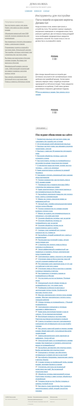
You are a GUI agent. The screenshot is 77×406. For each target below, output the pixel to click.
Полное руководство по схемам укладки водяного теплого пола (51, 209)
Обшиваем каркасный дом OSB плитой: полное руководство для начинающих (17, 36)
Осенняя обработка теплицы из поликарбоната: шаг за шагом (48, 221)
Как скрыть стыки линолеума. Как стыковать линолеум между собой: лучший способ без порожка (53, 388)
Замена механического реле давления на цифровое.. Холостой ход (52, 336)
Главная (28, 10)
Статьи (46, 10)
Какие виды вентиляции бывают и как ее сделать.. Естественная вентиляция (51, 312)
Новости (38, 10)
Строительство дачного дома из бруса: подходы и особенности (51, 245)
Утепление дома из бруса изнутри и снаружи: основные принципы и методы (53, 269)
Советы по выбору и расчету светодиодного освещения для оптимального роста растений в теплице (53, 323)
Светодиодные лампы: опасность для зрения (55, 256)
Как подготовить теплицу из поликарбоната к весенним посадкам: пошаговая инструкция (52, 161)
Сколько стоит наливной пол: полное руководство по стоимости (50, 231)
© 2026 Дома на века (10, 397)
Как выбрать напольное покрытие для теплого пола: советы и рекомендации (54, 195)
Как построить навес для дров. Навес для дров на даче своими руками (17, 27)
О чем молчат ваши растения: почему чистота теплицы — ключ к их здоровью (53, 166)
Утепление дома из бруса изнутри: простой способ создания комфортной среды (52, 260)
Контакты (30, 397)
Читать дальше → (42, 128)
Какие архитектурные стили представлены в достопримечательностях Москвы (53, 190)
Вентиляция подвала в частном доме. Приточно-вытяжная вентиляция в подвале (51, 317)
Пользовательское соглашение (40, 397)
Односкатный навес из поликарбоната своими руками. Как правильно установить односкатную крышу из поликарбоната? (54, 342)
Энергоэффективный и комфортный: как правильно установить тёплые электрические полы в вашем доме (52, 251)
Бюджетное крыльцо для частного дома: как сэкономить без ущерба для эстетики (52, 140)
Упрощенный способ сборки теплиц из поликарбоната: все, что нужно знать (51, 284)
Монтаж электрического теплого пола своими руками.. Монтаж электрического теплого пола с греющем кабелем (53, 297)
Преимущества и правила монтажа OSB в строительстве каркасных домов (52, 185)
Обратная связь (54, 397)
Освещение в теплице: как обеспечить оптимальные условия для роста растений (51, 353)
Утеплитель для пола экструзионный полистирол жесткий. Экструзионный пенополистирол (50, 369)
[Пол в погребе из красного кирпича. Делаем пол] (54, 93)
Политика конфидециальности (35, 399)
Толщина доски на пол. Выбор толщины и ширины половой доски (52, 382)
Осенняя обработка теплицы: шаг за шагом (54, 218)
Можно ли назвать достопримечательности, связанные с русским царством (52, 214)
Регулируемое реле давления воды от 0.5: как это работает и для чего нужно (53, 265)
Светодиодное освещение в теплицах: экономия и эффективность (51, 308)
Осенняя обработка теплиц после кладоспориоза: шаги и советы (49, 226)
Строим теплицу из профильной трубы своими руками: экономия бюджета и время (54, 363)
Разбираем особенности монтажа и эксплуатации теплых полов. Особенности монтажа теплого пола (51, 290)
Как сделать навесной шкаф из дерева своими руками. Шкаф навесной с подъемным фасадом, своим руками (54, 330)
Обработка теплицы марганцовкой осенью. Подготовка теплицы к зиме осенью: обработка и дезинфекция (53, 376)
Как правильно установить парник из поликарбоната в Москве (50, 274)
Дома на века (39, 3)
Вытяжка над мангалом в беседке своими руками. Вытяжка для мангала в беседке (17, 60)
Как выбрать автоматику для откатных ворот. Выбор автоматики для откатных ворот (53, 348)
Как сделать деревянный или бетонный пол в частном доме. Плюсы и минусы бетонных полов (17, 79)
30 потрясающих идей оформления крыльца (53, 144)
